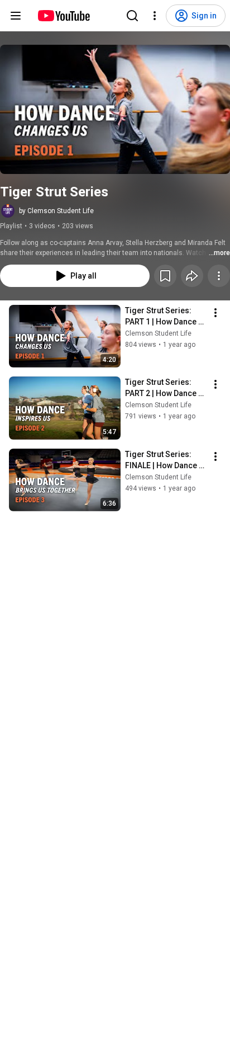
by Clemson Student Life (56, 211)
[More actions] (219, 276)
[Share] (192, 276)
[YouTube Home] (63, 15)
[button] (115, 109)
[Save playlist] (165, 276)
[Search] (132, 15)
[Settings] (154, 15)
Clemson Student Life (158, 333)
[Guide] (15, 15)
